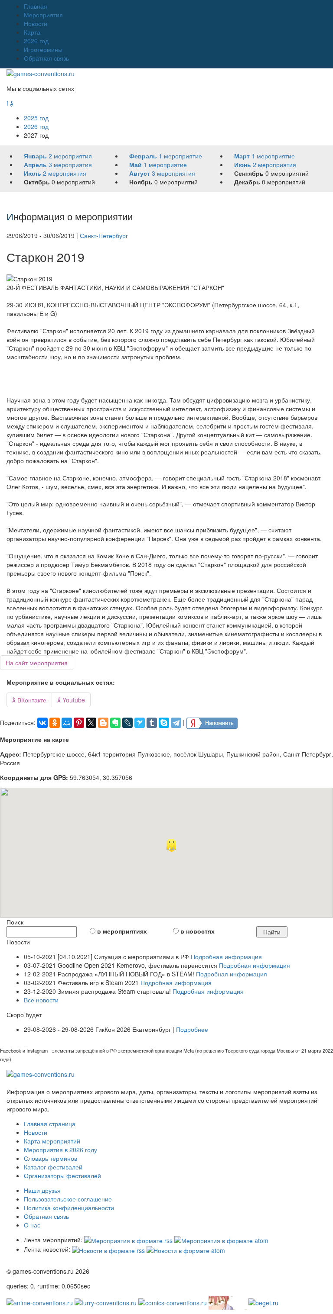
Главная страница (49, 1123)
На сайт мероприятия (37, 662)
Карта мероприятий (52, 1141)
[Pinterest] (79, 723)
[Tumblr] (152, 723)
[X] (91, 723)
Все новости (41, 999)
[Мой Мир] (67, 723)
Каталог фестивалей (53, 1167)
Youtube (71, 700)
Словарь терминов (50, 1158)
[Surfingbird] (139, 723)
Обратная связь (46, 58)
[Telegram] (176, 723)
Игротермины (43, 49)
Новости (35, 23)
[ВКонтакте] (42, 723)
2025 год (36, 117)
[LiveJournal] (127, 723)
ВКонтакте (29, 700)
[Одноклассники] (54, 723)
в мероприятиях (122, 931)
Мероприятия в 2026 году (60, 1149)
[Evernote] (115, 723)
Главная (35, 6)
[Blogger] (103, 723)
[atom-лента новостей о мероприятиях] (186, 1249)
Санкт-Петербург (104, 235)
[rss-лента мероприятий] (128, 1239)
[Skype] (164, 723)
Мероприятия (43, 14)
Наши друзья (42, 1190)
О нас (32, 1225)
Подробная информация (226, 956)
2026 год (36, 40)
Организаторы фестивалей (62, 1175)
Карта (32, 32)
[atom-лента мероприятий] (221, 1239)
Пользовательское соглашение (68, 1199)
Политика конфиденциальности (69, 1207)
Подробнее (192, 1029)
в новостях (197, 931)
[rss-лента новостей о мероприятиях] (108, 1249)
